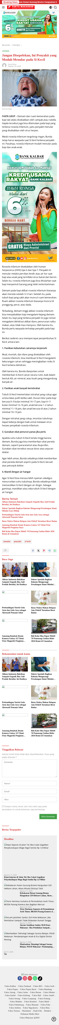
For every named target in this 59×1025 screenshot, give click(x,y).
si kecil (27, 541)
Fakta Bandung (45, 989)
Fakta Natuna (14, 1011)
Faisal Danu (12, 64)
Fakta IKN (37, 986)
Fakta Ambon (15, 1008)
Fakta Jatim (23, 992)
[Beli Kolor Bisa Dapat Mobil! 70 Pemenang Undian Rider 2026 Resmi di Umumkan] (44, 626)
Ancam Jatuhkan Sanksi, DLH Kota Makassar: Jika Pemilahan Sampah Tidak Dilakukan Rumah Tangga (35, 926)
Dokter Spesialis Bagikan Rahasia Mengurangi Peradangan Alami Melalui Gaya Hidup (29, 509)
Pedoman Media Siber (30, 1014)
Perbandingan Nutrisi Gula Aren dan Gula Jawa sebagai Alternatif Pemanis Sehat (25, 516)
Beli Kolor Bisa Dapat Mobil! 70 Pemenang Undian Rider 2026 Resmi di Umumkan (28, 532)
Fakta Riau (45, 1008)
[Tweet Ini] (38, 551)
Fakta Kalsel (10, 995)
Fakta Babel (44, 1002)
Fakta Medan (49, 992)
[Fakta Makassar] (20, 7)
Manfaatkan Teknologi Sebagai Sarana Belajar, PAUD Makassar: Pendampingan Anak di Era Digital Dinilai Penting (37, 945)
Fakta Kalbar (10, 986)
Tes (5, 954)
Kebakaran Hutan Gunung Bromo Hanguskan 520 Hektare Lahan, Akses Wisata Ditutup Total (36, 894)
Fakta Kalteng (24, 995)
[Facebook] (20, 978)
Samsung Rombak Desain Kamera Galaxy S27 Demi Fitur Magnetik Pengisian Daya (26, 526)
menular (6, 541)
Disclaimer (26, 1011)
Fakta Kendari (30, 1002)
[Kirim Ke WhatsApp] (55, 551)
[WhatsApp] (35, 978)
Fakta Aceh (49, 986)
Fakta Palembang (16, 1005)
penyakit (17, 541)
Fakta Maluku (16, 1002)
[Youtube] (30, 978)
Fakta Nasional (24, 986)
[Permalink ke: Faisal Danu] (4, 65)
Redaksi (47, 1011)
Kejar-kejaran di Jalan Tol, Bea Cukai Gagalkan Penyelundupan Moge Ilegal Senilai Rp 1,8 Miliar (24, 878)
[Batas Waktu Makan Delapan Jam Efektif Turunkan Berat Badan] (44, 598)
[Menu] (4, 7)
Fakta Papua (12, 989)
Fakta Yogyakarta (30, 1008)
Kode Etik (37, 1011)
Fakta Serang (14, 999)
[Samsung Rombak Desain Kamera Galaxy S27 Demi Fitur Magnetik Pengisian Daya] (15, 626)
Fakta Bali (36, 995)
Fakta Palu (45, 1005)
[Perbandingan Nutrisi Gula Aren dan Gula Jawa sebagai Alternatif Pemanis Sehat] (15, 598)
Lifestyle (5, 51)
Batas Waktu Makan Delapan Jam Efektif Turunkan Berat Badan (29, 521)
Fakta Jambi (48, 995)
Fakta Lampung (29, 999)
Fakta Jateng (9, 992)
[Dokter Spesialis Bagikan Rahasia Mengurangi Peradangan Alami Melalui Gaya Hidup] (44, 569)
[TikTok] (40, 978)
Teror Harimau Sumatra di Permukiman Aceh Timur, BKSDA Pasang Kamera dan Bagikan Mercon (37, 910)
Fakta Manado (32, 1005)
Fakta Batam (35, 992)
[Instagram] (25, 978)
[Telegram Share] (49, 551)
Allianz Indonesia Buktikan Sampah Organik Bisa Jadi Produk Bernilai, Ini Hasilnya (28, 503)
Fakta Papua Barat (28, 989)
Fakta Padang (44, 999)
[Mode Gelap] (50, 7)
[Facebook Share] (33, 551)
